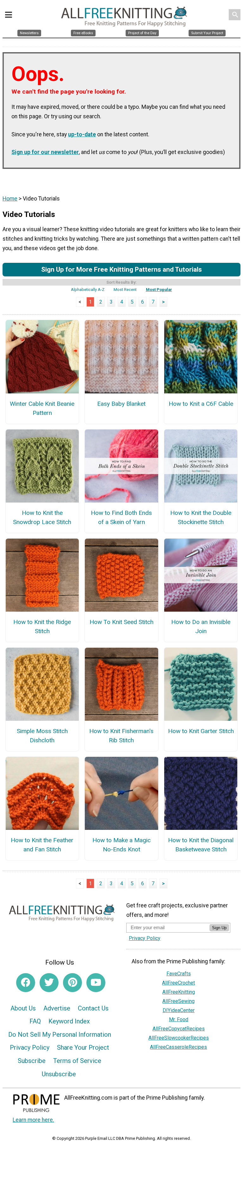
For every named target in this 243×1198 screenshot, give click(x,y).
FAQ (35, 1021)
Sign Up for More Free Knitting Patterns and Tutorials (121, 269)
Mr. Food (178, 1019)
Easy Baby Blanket (121, 403)
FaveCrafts (178, 974)
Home (10, 198)
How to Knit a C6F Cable (201, 403)
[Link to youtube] (95, 982)
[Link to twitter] (49, 982)
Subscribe (32, 1061)
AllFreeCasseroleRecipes (178, 1047)
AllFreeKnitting (178, 992)
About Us (23, 1008)
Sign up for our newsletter (45, 152)
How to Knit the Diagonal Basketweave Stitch (201, 845)
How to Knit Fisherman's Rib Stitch (121, 735)
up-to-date (82, 134)
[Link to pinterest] (72, 982)
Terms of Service (77, 1061)
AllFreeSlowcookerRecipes (178, 1038)
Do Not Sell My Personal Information (59, 1034)
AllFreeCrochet (178, 983)
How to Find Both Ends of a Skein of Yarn (121, 517)
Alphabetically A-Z (87, 289)
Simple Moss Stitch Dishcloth (42, 735)
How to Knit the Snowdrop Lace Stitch (42, 517)
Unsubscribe (59, 1074)
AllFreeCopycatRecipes (179, 1029)
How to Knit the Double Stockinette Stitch (200, 517)
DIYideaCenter (179, 1010)
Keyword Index (69, 1021)
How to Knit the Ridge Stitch (42, 626)
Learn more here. (33, 1120)
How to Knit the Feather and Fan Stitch (42, 845)
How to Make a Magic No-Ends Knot (121, 845)
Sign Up (219, 927)
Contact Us (93, 1008)
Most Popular (159, 289)
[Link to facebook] (25, 982)
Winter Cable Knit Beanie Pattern (42, 408)
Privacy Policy (29, 1047)
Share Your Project (83, 1047)
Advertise (56, 1008)
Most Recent (125, 289)
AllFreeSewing (178, 1001)
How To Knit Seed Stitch (121, 622)
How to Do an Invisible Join (200, 626)
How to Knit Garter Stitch (201, 731)
